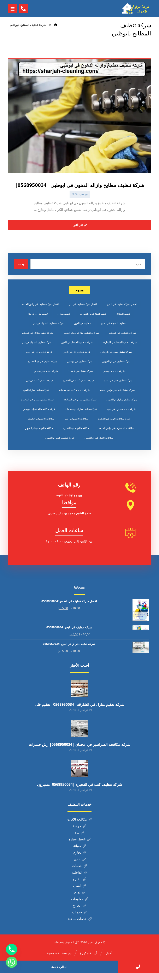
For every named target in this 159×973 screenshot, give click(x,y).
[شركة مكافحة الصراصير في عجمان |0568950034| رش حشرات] (79, 728)
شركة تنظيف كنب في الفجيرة (78, 380)
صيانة (77, 846)
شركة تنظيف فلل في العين (76, 352)
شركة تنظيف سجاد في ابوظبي (116, 352)
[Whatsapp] (11, 962)
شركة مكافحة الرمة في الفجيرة (114, 418)
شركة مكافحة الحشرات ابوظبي (39, 409)
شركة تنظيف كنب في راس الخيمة (117, 390)
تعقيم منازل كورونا (38, 313)
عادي (77, 859)
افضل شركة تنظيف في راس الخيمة (40, 304)
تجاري (77, 852)
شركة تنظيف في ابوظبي (79, 361)
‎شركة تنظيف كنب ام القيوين (60, 437)
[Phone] (11, 949)
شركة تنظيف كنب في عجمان (74, 390)
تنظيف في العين (82, 323)
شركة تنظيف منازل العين (36, 390)
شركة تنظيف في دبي (114, 371)
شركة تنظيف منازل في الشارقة (80, 399)
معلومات (77, 899)
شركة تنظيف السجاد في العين (77, 342)
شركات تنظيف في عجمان (122, 333)
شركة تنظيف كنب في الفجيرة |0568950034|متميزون (79, 784)
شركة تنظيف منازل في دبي (121, 409)
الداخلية (77, 872)
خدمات (77, 865)
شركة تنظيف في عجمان (80, 371)
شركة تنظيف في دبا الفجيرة (42, 361)
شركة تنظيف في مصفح (46, 371)
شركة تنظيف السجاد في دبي (36, 342)
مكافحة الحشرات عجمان (41, 418)
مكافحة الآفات (77, 819)
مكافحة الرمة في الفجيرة (76, 428)
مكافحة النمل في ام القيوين (98, 437)
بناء (77, 832)
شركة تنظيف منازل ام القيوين (121, 399)
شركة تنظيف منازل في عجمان (81, 409)
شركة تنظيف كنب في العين (118, 380)
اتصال (77, 885)
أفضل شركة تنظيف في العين (121, 304)
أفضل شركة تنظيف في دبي (83, 304)
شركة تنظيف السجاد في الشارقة (119, 342)
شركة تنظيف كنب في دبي (39, 380)
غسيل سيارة (77, 839)
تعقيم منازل (64, 313)
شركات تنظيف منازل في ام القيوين (81, 333)
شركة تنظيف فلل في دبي (39, 352)
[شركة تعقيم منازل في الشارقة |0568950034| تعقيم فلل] (79, 688)
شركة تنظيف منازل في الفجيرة (37, 399)
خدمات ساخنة (77, 918)
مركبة (77, 826)
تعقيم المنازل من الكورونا (93, 313)
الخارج (77, 879)
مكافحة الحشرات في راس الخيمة (116, 428)
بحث (21, 264)
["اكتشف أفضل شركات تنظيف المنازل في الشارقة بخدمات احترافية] (136, 8)
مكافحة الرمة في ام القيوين (39, 428)
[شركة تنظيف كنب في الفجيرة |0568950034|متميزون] (79, 768)
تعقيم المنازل (123, 313)
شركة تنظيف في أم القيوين (116, 361)
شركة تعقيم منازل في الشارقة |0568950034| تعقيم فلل (79, 704)
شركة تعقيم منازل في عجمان (37, 333)
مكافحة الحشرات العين (76, 418)
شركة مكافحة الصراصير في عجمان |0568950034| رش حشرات (79, 744)
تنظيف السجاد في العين (113, 323)
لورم (77, 892)
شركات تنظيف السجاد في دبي (48, 323)
